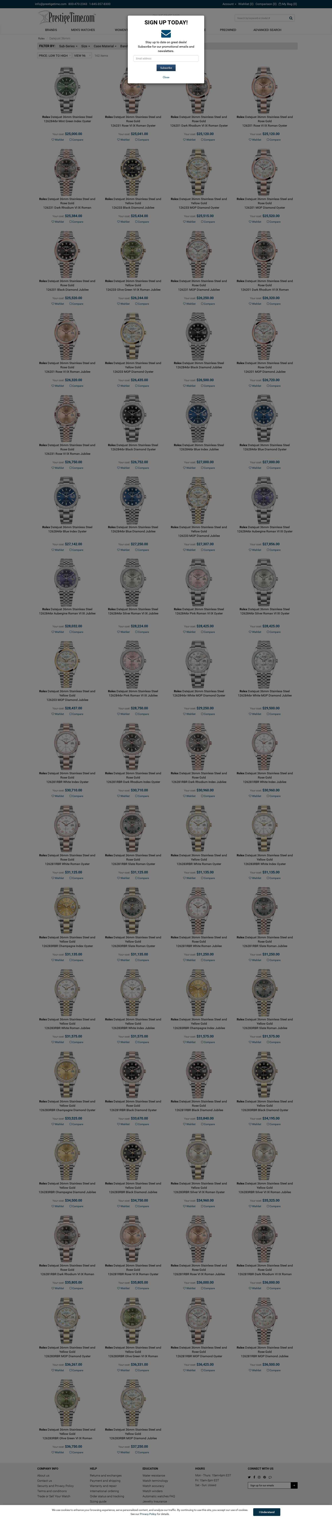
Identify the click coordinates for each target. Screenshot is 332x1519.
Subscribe (166, 67)
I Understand (267, 1512)
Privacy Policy (148, 1514)
